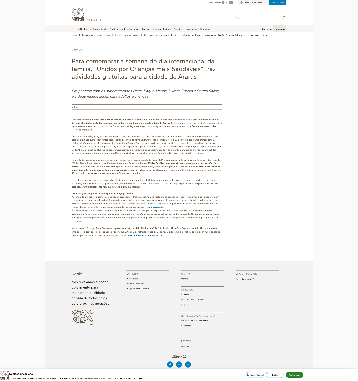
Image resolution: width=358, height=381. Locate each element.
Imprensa (280, 28)
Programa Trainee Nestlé (137, 288)
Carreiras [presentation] (132, 273)
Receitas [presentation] (186, 341)
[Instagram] (179, 364)
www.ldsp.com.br (154, 206)
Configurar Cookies (255, 374)
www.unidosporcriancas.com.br (145, 235)
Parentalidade (187, 325)
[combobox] (257, 18)
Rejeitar (275, 374)
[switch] (229, 2)
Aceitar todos (294, 374)
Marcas (184, 278)
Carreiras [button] (267, 28)
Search (283, 18)
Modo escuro (215, 2)
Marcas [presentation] (186, 273)
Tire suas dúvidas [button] (162, 28)
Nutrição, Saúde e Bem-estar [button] (124, 28)
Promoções (191, 28)
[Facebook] (170, 364)
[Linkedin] (188, 364)
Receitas (185, 346)
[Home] (97, 14)
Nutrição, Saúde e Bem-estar (194, 320)
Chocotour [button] (205, 28)
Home (73, 28)
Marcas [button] (146, 28)
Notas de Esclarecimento (192, 299)
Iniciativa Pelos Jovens (136, 283)
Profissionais (132, 278)
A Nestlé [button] (82, 28)
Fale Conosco (278, 2)
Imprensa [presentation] (187, 289)
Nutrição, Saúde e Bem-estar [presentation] (198, 315)
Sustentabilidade (98, 28)
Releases (185, 294)
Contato (184, 304)
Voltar (75, 107)
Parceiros (178, 28)
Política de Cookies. (134, 378)
